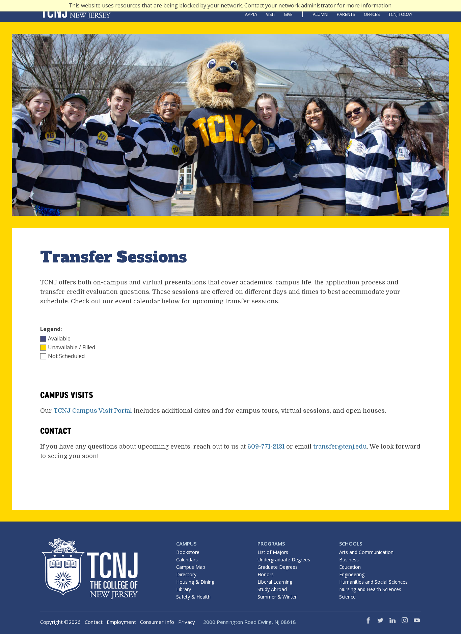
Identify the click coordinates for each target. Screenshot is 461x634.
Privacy (186, 621)
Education (350, 567)
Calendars (187, 559)
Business (349, 559)
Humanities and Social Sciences (373, 582)
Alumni (320, 14)
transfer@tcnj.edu (340, 446)
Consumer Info (157, 621)
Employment (121, 621)
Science (347, 596)
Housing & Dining (195, 582)
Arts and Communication (366, 552)
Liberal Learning (274, 582)
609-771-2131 (265, 446)
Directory (186, 574)
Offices (372, 14)
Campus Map (190, 567)
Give (288, 14)
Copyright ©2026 (60, 621)
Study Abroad (272, 589)
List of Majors (272, 552)
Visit (270, 14)
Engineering (351, 574)
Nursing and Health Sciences (370, 589)
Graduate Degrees (277, 567)
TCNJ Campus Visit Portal (93, 410)
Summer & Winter (277, 596)
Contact (94, 621)
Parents (346, 14)
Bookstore (187, 552)
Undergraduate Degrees (283, 559)
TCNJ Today (400, 14)
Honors (265, 574)
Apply (251, 14)
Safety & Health (193, 596)
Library (183, 589)
